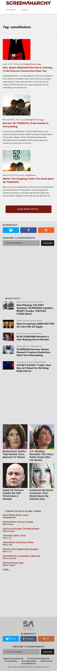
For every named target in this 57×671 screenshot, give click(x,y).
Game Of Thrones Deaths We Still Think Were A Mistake (13, 494)
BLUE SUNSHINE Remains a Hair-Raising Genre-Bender (33, 338)
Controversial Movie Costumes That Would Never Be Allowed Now (41, 494)
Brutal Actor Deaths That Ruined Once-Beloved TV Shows (14, 454)
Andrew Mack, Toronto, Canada (18, 522)
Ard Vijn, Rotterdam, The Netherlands (21, 528)
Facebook (29, 639)
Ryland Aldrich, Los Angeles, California (21, 556)
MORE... (6, 569)
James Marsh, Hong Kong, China (18, 542)
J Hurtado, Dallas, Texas (14, 535)
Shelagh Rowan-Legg (32, 64)
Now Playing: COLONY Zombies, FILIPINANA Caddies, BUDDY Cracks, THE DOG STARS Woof (35, 309)
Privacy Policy (11, 661)
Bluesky (12, 639)
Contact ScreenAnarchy (39, 658)
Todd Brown (30, 175)
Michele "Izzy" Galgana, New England (20, 549)
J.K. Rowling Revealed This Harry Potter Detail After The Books (41, 455)
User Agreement (29, 661)
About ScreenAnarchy (13, 658)
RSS (47, 639)
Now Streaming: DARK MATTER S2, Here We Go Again (35, 325)
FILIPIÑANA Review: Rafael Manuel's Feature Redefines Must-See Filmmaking (33, 352)
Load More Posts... (28, 209)
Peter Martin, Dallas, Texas (15, 515)
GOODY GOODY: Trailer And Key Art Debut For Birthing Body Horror (34, 368)
